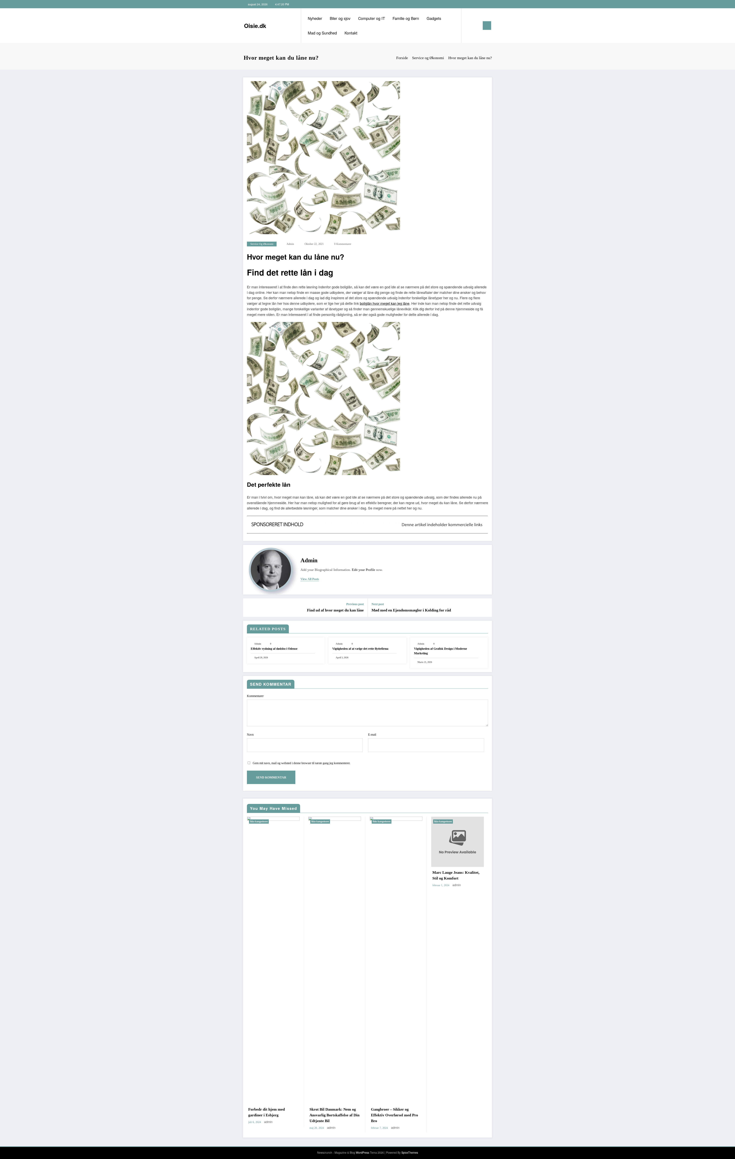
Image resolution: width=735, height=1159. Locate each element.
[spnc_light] (475, 25)
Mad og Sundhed (322, 33)
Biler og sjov (340, 18)
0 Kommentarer (342, 244)
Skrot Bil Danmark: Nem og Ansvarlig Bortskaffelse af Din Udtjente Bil (273, 1115)
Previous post (355, 604)
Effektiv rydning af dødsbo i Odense (274, 648)
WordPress (362, 1152)
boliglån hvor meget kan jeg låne (384, 303)
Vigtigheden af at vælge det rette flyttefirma (360, 648)
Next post (378, 604)
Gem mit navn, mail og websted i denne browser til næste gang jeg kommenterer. (301, 763)
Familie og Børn (406, 18)
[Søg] (468, 25)
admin (290, 244)
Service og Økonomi (261, 244)
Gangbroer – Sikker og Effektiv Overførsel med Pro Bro (333, 1115)
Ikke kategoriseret (259, 821)
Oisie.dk (255, 25)
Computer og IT (371, 18)
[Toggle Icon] (487, 25)
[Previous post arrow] (248, 608)
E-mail (372, 734)
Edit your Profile (363, 570)
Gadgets (434, 18)
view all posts (310, 579)
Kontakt (351, 33)
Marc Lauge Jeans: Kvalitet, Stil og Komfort (394, 875)
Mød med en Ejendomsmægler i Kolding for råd (411, 610)
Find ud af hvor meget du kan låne (335, 610)
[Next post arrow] (486, 608)
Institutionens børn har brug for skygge (456, 875)
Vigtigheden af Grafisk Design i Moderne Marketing (440, 651)
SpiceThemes (409, 1152)
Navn (250, 734)
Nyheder (315, 18)
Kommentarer (255, 696)
